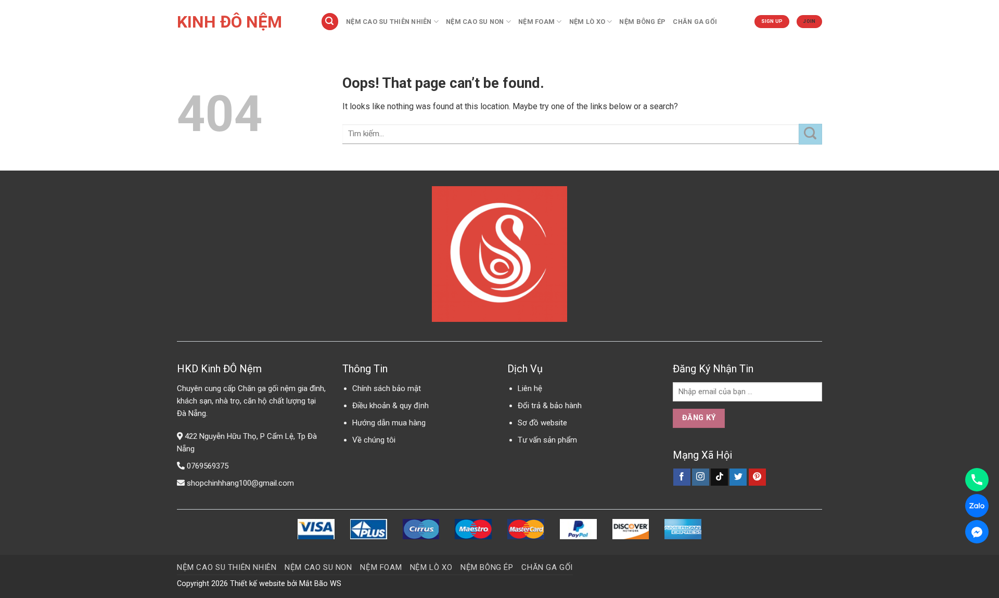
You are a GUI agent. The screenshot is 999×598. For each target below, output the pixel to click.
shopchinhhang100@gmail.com (240, 483)
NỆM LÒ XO (587, 21)
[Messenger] (977, 531)
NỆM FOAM (536, 21)
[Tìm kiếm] (330, 21)
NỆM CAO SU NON (475, 21)
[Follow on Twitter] (738, 477)
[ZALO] (977, 505)
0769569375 (207, 466)
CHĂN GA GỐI (695, 21)
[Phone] (977, 479)
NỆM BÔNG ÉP (642, 21)
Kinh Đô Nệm (229, 22)
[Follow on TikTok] (719, 477)
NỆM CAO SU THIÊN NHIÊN (389, 21)
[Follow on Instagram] (700, 477)
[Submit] (810, 134)
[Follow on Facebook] (681, 477)
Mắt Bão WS (320, 583)
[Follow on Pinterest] (757, 477)
